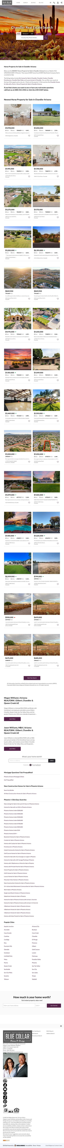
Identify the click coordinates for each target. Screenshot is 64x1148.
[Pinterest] (17, 1101)
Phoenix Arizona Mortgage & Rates (14, 776)
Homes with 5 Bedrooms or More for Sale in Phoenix (19, 863)
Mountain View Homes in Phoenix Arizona (16, 880)
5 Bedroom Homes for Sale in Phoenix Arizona (17, 913)
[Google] (17, 1081)
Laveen (34, 953)
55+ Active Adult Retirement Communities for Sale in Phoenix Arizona (24, 886)
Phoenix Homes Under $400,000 (13, 814)
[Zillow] (17, 1106)
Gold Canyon (36, 949)
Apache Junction (9, 926)
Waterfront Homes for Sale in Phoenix (15, 896)
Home (18, 2)
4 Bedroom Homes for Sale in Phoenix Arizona (17, 909)
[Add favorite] (29, 135)
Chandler (34, 936)
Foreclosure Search (37, 1035)
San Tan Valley (36, 966)
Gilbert (34, 946)
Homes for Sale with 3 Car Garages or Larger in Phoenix (20, 856)
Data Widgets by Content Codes (54, 1145)
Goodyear (7, 953)
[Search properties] (45, 37)
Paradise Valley (36, 959)
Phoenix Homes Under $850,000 (13, 827)
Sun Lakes (35, 972)
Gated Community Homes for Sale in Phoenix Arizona (19, 850)
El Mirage (34, 939)
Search (25, 2)
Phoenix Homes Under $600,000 (13, 820)
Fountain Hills (8, 946)
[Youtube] (17, 1089)
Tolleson (6, 979)
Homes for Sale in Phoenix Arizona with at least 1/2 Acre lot (21, 903)
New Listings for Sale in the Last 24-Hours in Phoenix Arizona (21, 804)
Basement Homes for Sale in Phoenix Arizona (17, 837)
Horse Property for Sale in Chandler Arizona (29, 84)
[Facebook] (17, 1085)
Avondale (6, 929)
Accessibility (29, 1145)
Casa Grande (7, 933)
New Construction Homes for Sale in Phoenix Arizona (19, 883)
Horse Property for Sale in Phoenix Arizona (16, 870)
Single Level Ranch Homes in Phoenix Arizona (17, 893)
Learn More (12, 719)
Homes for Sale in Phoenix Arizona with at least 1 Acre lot (20, 899)
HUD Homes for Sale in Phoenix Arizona (15, 873)
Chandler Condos (42, 78)
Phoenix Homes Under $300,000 (13, 810)
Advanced (25, 33)
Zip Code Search (36, 1031)
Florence (34, 943)
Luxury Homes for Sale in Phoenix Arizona (16, 876)
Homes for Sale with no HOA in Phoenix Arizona (18, 807)
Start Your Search (32, 678)
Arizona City (35, 926)
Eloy (5, 943)
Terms (34, 1145)
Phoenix (34, 962)
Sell (32, 33)
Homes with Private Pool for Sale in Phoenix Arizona (19, 866)
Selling (41, 2)
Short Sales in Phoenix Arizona (12, 889)
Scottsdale (7, 969)
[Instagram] (17, 1093)
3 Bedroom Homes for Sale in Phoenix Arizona (17, 906)
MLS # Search (49, 1031)
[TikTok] (17, 1097)
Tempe (34, 976)
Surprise (6, 976)
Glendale (6, 949)
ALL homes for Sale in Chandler (28, 78)
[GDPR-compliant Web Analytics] (17, 1140)
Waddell (34, 979)
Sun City (34, 969)
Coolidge (6, 939)
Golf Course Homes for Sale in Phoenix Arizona (17, 853)
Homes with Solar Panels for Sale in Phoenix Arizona (19, 916)
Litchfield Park (8, 956)
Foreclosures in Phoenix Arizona (13, 847)
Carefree (6, 936)
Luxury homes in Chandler (33, 80)
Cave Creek (35, 933)
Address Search (50, 1033)
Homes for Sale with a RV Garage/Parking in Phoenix (19, 860)
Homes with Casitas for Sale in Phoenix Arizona (17, 843)
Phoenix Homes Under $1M (12, 830)
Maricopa (35, 956)
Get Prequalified (8, 780)
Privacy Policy (21, 1117)
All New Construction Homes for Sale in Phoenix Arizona (20, 793)
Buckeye (34, 929)
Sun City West (8, 972)
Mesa (5, 959)
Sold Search (35, 1033)
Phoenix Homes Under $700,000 (13, 823)
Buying (33, 2)
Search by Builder (9, 790)
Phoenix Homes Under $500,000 (13, 817)
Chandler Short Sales (18, 80)
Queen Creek (8, 966)
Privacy (39, 1145)
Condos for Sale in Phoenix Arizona (14, 840)
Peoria (6, 962)
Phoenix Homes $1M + (10, 833)
